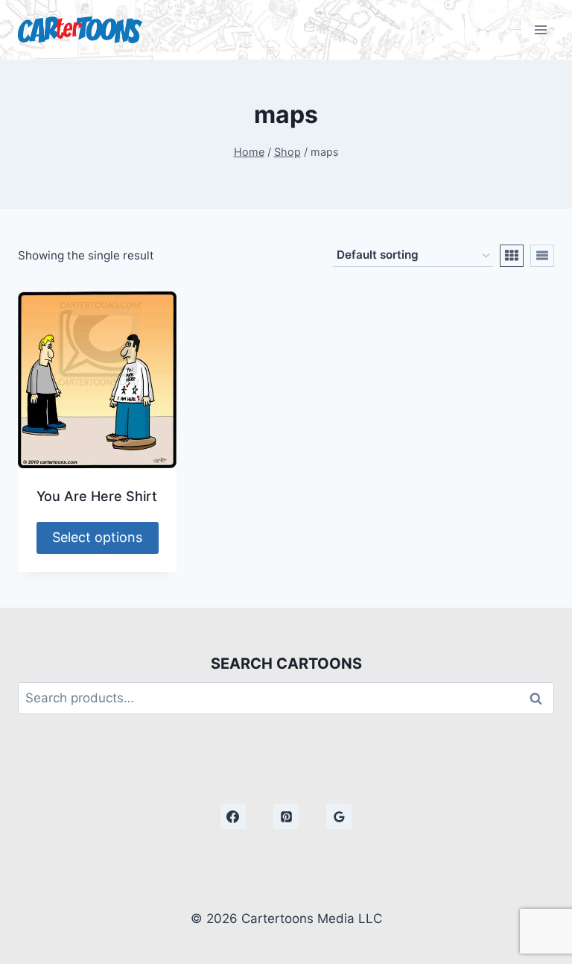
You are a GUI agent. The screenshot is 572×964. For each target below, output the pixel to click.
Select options (97, 537)
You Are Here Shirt (96, 496)
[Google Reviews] (339, 816)
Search (540, 698)
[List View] (542, 256)
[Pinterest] (286, 816)
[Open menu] (540, 29)
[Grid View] (512, 256)
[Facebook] (233, 816)
